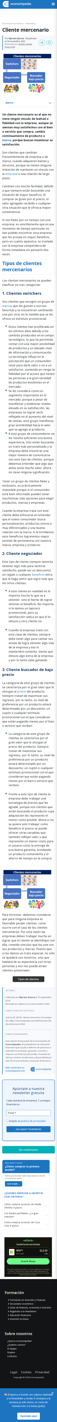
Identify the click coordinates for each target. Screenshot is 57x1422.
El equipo (12, 1348)
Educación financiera (20, 1315)
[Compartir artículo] (42, 42)
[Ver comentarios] (49, 42)
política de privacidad (33, 1121)
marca (6, 140)
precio (21, 691)
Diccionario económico (13, 23)
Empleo (11, 1352)
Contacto (12, 1356)
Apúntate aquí (28, 1416)
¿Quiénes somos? (16, 1344)
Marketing (30, 23)
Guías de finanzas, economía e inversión (30, 1307)
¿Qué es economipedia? (19, 1340)
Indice (10, 102)
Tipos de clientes (28, 979)
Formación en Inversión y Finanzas (27, 1299)
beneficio (38, 574)
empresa (11, 174)
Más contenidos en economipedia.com (15, 1069)
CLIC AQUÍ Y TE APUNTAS (28, 1129)
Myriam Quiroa (16, 38)
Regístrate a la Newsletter (23, 1311)
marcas (7, 306)
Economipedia (37, 1377)
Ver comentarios (28, 1149)
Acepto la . (27, 1121)
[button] (53, 4)
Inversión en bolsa (19, 1318)
